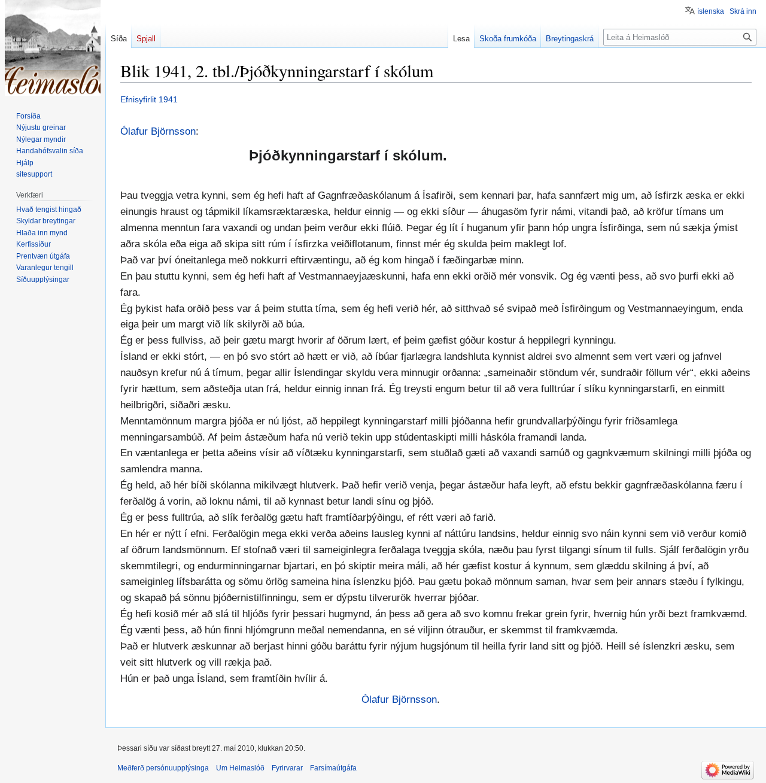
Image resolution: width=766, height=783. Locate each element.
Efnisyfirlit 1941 (149, 99)
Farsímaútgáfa (333, 768)
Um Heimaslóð (240, 768)
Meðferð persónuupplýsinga (163, 768)
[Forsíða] (53, 48)
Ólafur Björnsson (158, 131)
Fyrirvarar (287, 768)
